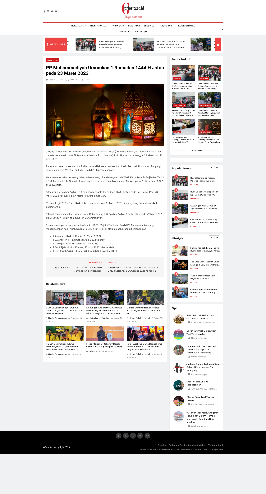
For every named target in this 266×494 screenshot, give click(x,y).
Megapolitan (52, 60)
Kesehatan (134, 26)
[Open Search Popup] (222, 29)
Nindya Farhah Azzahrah (59, 318)
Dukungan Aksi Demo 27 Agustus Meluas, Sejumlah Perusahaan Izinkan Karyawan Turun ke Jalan (104, 310)
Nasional (204, 78)
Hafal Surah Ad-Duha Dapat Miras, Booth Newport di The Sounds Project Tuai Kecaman (144, 347)
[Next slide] (216, 167)
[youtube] (56, 11)
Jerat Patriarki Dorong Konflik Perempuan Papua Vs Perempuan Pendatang (202, 349)
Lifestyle (149, 26)
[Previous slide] (211, 167)
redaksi (52, 79)
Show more (196, 150)
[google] (140, 436)
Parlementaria (186, 26)
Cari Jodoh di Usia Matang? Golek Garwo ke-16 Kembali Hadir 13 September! (204, 211)
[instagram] (48, 11)
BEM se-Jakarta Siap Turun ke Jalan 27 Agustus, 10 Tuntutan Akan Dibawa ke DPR (64, 310)
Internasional (98, 26)
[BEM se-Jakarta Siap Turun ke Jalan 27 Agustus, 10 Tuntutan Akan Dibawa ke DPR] (121, 44)
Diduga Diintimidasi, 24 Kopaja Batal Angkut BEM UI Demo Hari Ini (144, 310)
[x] (133, 436)
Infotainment (205, 132)
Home (198, 449)
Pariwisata (118, 26)
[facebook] (44, 11)
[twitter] (52, 11)
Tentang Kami (215, 445)
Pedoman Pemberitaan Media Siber (187, 445)
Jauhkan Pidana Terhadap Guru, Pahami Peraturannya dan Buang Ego (203, 367)
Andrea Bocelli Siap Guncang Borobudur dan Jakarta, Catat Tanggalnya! (209, 139)
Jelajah (177, 78)
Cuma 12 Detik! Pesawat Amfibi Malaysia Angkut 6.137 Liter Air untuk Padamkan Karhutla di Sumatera (182, 88)
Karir (206, 449)
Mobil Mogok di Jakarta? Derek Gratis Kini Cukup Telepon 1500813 (104, 345)
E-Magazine (124, 32)
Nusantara (77, 26)
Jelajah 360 (141, 32)
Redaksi (162, 445)
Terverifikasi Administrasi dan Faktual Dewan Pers (166, 449)
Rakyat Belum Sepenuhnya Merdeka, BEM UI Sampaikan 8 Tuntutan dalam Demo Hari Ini (62, 347)
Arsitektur (166, 26)
